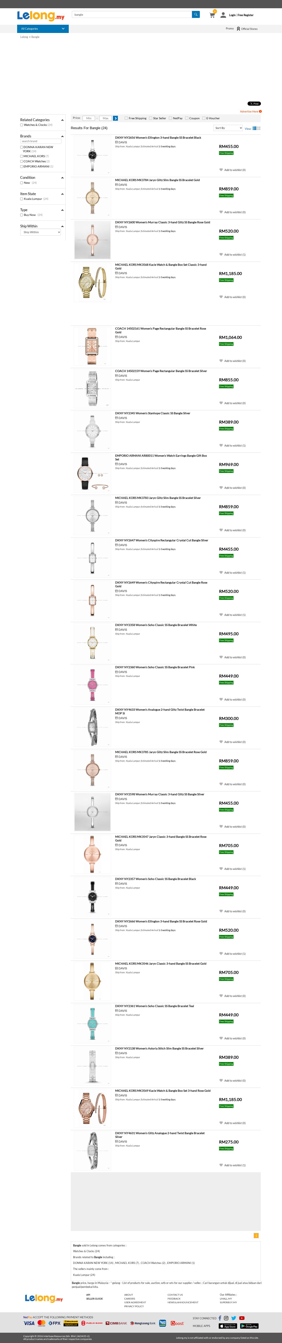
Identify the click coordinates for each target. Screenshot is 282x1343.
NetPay (177, 118)
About (128, 1294)
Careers (129, 1298)
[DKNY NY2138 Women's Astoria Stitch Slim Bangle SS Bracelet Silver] (92, 1066)
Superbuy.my (228, 1302)
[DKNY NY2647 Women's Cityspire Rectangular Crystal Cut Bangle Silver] (92, 558)
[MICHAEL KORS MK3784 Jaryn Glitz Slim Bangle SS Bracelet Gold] (92, 197)
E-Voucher (213, 118)
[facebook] (220, 1318)
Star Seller (159, 118)
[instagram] (226, 1319)
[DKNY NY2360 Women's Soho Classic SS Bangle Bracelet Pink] (92, 684)
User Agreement (135, 1302)
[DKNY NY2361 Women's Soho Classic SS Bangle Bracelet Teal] (92, 1023)
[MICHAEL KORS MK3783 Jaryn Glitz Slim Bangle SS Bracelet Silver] (92, 515)
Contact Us (175, 1294)
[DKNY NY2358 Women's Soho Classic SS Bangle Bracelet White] (92, 642)
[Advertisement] (141, 70)
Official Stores (249, 28)
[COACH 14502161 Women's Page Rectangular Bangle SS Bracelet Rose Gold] (92, 346)
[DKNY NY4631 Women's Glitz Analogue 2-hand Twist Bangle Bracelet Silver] (92, 1150)
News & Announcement (183, 1302)
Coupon (194, 118)
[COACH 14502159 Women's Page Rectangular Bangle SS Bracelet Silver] (92, 388)
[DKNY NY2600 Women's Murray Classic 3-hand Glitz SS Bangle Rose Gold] (92, 240)
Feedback (174, 1298)
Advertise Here (249, 111)
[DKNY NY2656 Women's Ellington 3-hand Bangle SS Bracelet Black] (92, 155)
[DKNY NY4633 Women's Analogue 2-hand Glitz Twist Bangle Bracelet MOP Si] (92, 727)
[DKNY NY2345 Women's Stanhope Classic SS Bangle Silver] (92, 430)
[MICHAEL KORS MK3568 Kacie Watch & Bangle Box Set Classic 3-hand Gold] (92, 282)
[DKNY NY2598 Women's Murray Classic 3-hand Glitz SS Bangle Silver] (92, 812)
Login (232, 15)
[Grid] (259, 128)
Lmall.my (226, 1298)
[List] (254, 128)
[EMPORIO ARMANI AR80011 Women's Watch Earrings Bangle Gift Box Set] (92, 473)
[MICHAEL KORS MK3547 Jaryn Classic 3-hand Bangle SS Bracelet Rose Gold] (92, 854)
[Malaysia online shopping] (43, 16)
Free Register (246, 15)
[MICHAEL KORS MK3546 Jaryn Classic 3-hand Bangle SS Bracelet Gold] (92, 981)
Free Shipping (137, 118)
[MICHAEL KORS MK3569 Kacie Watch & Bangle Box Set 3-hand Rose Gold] (92, 1108)
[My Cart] (212, 15)
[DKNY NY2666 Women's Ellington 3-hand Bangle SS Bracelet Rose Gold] (92, 939)
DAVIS (122, 142)
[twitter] (233, 1319)
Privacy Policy (134, 1306)
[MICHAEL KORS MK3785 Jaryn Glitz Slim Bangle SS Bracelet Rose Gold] (92, 769)
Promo (230, 28)
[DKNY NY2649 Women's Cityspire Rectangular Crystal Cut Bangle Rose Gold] (92, 600)
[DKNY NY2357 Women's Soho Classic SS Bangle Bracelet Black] (92, 896)
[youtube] (242, 1319)
